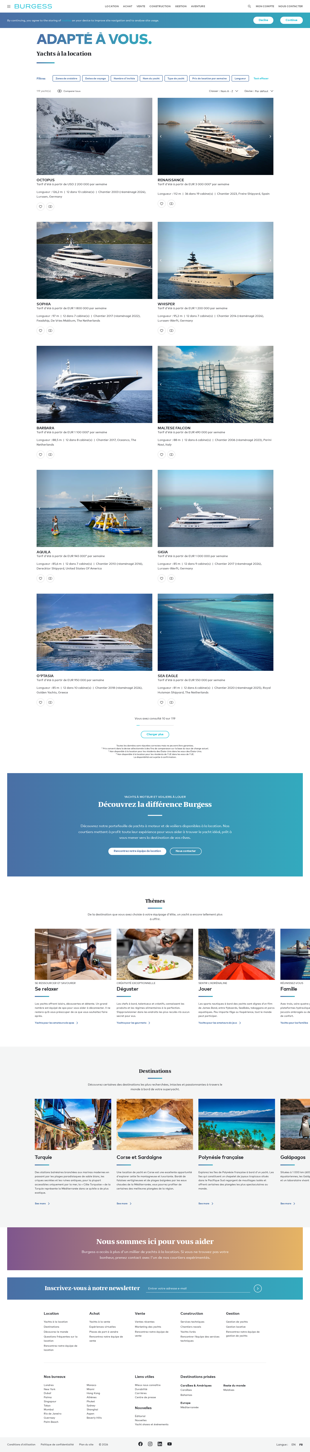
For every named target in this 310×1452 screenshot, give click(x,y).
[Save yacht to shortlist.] (40, 207)
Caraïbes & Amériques (196, 1385)
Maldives (228, 1389)
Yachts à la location (56, 1321)
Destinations (51, 1326)
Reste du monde (234, 1385)
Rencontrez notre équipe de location (137, 851)
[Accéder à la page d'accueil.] (33, 6)
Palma (48, 1397)
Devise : (249, 90)
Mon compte (265, 6)
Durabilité (141, 1389)
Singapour (50, 1401)
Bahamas (186, 1394)
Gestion (181, 6)
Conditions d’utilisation (21, 1444)
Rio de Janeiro (52, 1413)
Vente (141, 6)
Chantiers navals (190, 1326)
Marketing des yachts (148, 1326)
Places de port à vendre (103, 1331)
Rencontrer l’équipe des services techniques (199, 1338)
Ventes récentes (144, 1321)
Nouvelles (141, 1420)
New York (49, 1389)
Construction (160, 6)
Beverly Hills (94, 1417)
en (294, 1444)
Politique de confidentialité (57, 1444)
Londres (49, 1384)
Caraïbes (186, 1389)
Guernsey (49, 1417)
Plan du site (86, 1444)
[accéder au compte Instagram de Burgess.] (150, 1444)
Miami (90, 1389)
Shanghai (92, 1409)
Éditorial (140, 1416)
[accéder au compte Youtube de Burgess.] (169, 1444)
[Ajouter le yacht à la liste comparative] (50, 207)
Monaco (91, 1384)
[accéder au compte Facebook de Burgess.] (140, 1444)
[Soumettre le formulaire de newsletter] (258, 1288)
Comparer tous (72, 91)
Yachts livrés (188, 1331)
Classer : (214, 90)
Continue (291, 20)
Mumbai (49, 1409)
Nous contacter (290, 6)
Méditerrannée (189, 1407)
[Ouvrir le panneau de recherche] (249, 6)
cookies (66, 20)
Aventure (198, 6)
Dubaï (47, 1393)
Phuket (91, 1401)
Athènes (92, 1397)
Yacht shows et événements (151, 1424)
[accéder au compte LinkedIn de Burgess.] (160, 1444)
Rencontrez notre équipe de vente (106, 1338)
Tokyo (47, 1405)
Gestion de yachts (237, 1321)
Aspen (90, 1413)
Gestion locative (236, 1326)
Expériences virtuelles (102, 1326)
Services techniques (192, 1321)
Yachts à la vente (99, 1321)
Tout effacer (261, 78)
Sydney (91, 1405)
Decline (263, 20)
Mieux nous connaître (148, 1384)
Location (112, 6)
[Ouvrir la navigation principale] (8, 6)
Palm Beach (51, 1421)
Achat (127, 6)
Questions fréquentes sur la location (61, 1338)
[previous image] (41, 136)
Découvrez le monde (56, 1331)
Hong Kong (93, 1393)
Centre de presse (145, 1397)
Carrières (141, 1393)
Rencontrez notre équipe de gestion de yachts (243, 1333)
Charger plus (155, 734)
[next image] (148, 136)
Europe (185, 1403)
